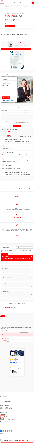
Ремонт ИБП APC (7, 403)
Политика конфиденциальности (17, 437)
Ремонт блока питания (4, 110)
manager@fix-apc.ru (3, 417)
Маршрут (13, 362)
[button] (3, 307)
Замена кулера (3, 112)
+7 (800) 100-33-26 (22, 2)
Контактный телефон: (5, 77)
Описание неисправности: (6, 89)
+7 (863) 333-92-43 (15, 2)
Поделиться (1, 431)
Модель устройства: (5, 85)
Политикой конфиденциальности (10, 100)
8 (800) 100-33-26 (3, 413)
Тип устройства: (4, 81)
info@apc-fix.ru (2, 415)
